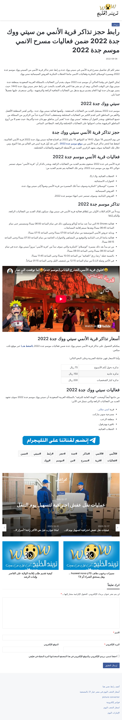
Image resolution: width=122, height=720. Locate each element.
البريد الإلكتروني (112, 644)
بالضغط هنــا (27, 345)
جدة (73, 453)
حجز (61, 453)
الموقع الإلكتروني (51, 644)
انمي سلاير (103, 409)
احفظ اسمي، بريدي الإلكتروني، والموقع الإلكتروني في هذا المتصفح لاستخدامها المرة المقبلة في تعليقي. (72, 656)
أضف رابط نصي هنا (111, 686)
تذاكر (85, 453)
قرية (97, 460)
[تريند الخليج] (108, 10)
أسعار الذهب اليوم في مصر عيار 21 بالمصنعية (100, 691)
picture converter (111, 697)
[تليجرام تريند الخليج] (61, 440)
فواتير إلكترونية (113, 702)
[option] (61, 505)
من (72, 460)
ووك (46, 460)
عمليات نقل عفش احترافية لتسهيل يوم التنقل (61, 505)
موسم (59, 460)
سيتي (36, 453)
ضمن (23, 453)
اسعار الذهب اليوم (112, 707)
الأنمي (112, 453)
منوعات (116, 24)
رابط (49, 453)
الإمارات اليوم (114, 712)
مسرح (84, 460)
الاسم (116, 632)
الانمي (99, 453)
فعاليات (111, 460)
